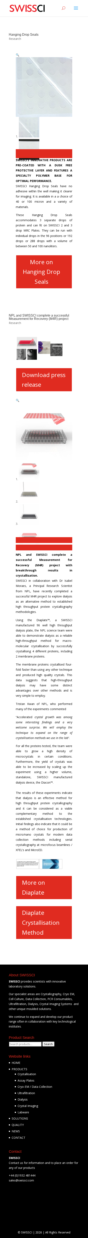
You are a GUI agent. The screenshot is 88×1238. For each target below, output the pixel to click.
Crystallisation (27, 1074)
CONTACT (18, 1138)
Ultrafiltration (26, 1093)
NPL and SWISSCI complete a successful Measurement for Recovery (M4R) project (39, 317)
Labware (23, 1112)
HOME (16, 1063)
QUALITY (18, 1125)
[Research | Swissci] (27, 8)
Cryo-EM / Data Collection (35, 1087)
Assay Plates (26, 1080)
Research (15, 39)
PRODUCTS (19, 1069)
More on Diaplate (33, 887)
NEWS (16, 1131)
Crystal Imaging (28, 1106)
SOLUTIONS (20, 1118)
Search (48, 1044)
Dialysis (23, 1099)
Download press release (43, 380)
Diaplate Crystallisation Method (41, 922)
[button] (17, 55)
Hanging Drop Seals (23, 34)
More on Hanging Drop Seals (41, 271)
